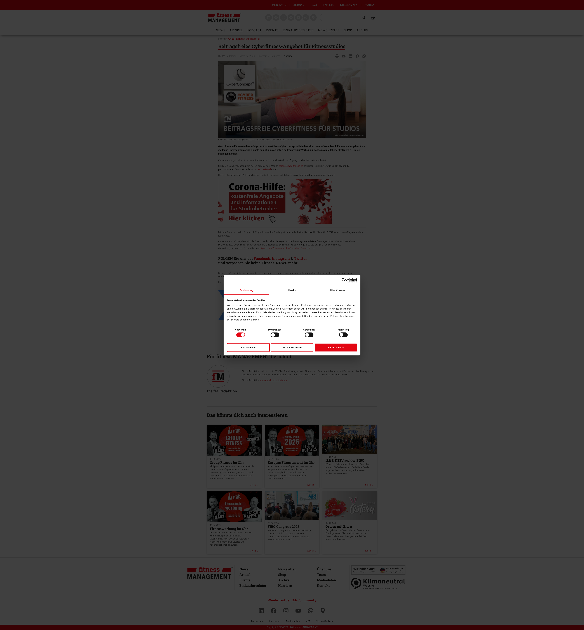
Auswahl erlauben (292, 347)
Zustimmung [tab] (246, 290)
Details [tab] (292, 290)
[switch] (275, 334)
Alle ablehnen (248, 347)
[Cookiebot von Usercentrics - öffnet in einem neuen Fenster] (343, 280)
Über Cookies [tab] (337, 290)
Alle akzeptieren (335, 347)
